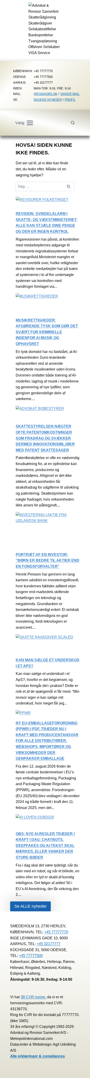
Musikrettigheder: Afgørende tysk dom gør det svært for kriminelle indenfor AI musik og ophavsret (47, 332)
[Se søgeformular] (75, 123)
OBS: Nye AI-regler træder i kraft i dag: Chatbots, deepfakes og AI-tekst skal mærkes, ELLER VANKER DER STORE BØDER (45, 845)
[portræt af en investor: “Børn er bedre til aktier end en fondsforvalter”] (48, 532)
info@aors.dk (45, 94)
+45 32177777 (48, 944)
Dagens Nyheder (48, 99)
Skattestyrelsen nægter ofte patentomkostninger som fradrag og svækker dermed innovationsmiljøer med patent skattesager (45, 438)
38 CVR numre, (33, 997)
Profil (70, 99)
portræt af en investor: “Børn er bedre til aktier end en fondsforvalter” (47, 560)
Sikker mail (70, 94)
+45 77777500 (31, 956)
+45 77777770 (56, 932)
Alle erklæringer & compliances (37, 1056)
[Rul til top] (79, 1071)
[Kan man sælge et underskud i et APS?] (44, 645)
